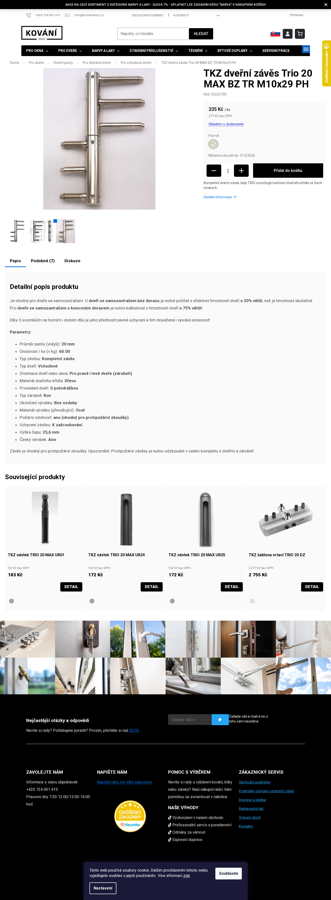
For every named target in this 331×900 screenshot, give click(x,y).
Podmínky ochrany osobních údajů (266, 791)
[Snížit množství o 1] (214, 171)
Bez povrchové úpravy (11, 601)
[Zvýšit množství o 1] (241, 171)
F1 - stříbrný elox (252, 601)
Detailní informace (218, 197)
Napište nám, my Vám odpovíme (124, 782)
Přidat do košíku (288, 170)
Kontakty (181, 15)
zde (186, 875)
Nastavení (103, 888)
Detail (71, 586)
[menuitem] (37, 50)
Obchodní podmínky (148, 15)
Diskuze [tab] (72, 260)
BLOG (134, 730)
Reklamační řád (251, 808)
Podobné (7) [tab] (43, 260)
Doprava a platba (252, 800)
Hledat (201, 33)
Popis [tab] (15, 260)
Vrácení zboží (249, 817)
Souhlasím (228, 873)
